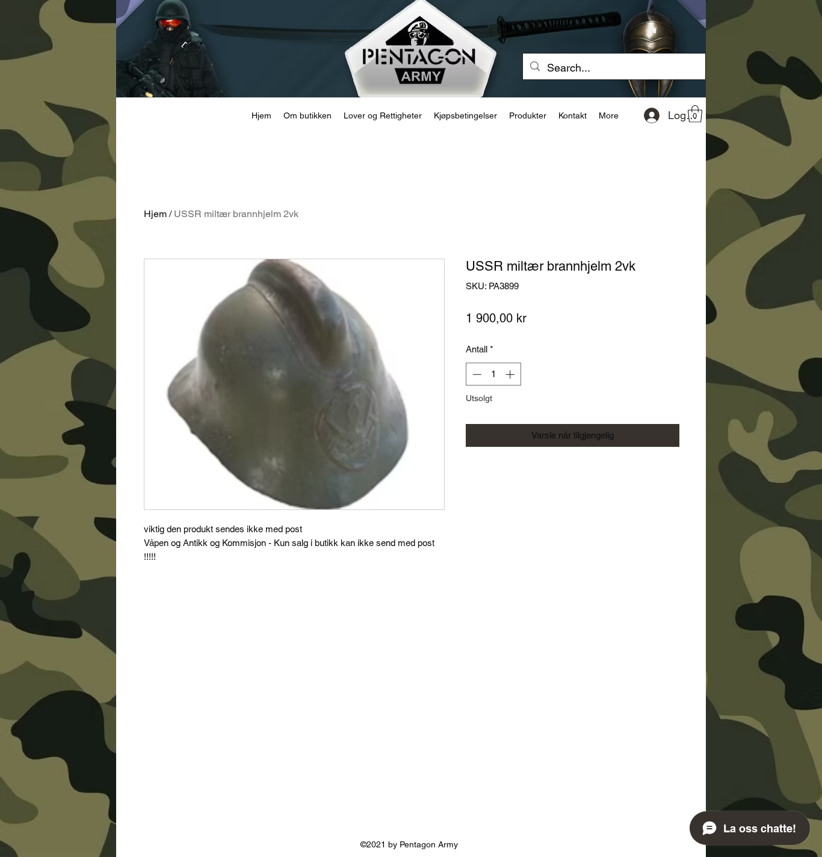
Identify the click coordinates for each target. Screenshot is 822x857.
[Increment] (511, 374)
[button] (695, 114)
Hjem (155, 214)
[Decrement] (476, 374)
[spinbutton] (493, 374)
